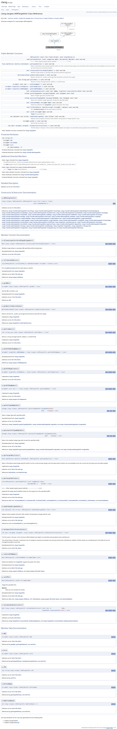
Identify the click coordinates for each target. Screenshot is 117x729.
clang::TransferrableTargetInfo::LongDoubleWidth (76, 218)
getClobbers (34, 79)
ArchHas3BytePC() (20, 500)
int (8, 147)
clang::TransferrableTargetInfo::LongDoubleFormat (46, 218)
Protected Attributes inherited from (17, 150)
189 (13, 708)
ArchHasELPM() (30, 500)
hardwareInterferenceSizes (38, 125)
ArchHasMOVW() (73, 500)
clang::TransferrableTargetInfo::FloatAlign (95, 213)
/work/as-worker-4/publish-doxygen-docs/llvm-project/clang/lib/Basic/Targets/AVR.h (35, 18)
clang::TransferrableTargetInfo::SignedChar (68, 224)
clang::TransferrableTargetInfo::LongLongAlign (16, 220)
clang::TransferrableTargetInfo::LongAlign (88, 216)
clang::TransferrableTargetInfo (32, 152)
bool (28, 70)
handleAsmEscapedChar (37, 116)
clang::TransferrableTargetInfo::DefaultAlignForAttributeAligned (80, 211)
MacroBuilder (64, 59)
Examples (46, 6)
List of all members (112, 12)
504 (13, 596)
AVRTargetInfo (15, 9)
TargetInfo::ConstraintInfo (68, 91)
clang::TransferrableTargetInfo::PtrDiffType (41, 222)
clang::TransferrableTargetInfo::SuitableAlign (39, 226)
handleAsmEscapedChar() (29, 661)
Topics (19, 6)
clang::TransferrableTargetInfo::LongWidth (71, 220)
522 (13, 520)
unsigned (46, 93)
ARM (7, 164)
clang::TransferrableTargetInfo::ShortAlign (89, 222)
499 (13, 274)
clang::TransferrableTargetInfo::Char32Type (47, 211)
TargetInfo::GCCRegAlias (20, 86)
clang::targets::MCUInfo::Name (35, 571)
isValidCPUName (35, 102)
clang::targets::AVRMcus (16, 277)
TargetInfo (48, 105)
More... (53, 162)
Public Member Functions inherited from (19, 130)
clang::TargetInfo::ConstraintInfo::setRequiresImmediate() (61, 621)
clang (2, 9)
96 (12, 618)
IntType (27, 93)
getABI (32, 121)
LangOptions (50, 59)
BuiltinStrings (23, 472)
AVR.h (18, 187)
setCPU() (33, 644)
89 (12, 359)
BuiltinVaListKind (23, 75)
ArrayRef (15, 84)
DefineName (13, 142)
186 (13, 641)
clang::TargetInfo (31, 130)
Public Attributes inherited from (20, 174)
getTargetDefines (35, 59)
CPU (11, 138)
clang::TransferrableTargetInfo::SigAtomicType (41, 224)
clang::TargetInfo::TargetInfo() (62, 226)
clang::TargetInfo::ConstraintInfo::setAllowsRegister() (24, 621)
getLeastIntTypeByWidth (37, 98)
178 (13, 297)
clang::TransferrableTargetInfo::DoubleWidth (69, 213)
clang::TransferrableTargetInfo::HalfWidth (64, 214)
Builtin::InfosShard (21, 64)
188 (13, 658)
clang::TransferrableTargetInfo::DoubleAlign (15, 213)
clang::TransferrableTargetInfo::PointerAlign (98, 220)
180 (13, 548)
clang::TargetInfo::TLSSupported (81, 226)
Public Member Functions (91, 12)
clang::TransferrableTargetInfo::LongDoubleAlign (16, 218)
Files (40, 6)
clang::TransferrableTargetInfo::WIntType (71, 228)
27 (12, 208)
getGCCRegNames (35, 84)
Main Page (4, 6)
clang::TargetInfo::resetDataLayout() (65, 222)
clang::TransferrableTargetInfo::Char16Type (21, 211)
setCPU (32, 112)
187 (13, 692)
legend (58, 49)
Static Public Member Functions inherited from (20, 172)
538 (13, 497)
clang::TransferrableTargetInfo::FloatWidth (14, 214)
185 (13, 675)
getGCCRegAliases (35, 86)
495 (13, 469)
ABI (11, 140)
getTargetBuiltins (36, 64)
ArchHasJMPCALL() (52, 500)
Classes (34, 6)
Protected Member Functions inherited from (20, 177)
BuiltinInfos (12, 472)
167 (13, 446)
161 (13, 421)
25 (11, 187)
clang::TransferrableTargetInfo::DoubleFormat (42, 213)
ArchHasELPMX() (41, 500)
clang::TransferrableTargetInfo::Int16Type (90, 214)
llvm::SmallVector (8, 64)
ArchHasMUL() (83, 500)
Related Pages (12, 6)
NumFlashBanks (14, 147)
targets (7, 9)
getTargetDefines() (21, 644)
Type (16, 169)
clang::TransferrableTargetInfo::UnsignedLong (42, 228)
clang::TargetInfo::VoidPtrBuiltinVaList (20, 323)
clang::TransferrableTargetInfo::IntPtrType (38, 216)
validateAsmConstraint (37, 91)
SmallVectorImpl (48, 107)
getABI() (13, 644)
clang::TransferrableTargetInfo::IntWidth (63, 216)
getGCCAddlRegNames (36, 89)
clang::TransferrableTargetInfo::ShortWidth (14, 224)
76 (12, 396)
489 (13, 568)
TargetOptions (68, 57)
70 (12, 320)
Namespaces (25, 6)
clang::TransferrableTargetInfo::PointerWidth (15, 222)
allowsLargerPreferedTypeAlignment (41, 70)
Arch (11, 145)
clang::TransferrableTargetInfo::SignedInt (94, 224)
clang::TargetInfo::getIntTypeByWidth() (20, 424)
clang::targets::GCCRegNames (17, 399)
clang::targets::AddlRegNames (18, 363)
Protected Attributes (102, 12)
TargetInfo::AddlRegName (20, 89)
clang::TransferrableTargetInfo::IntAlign (13, 216)
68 (12, 254)
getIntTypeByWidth (36, 93)
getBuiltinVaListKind (37, 75)
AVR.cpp (20, 274)
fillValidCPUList (35, 107)
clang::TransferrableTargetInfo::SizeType (14, 226)
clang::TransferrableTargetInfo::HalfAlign (40, 214)
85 (12, 379)
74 (12, 343)
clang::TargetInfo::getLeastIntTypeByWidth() (22, 449)
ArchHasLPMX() (63, 500)
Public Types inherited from (15, 160)
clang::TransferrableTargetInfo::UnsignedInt (15, 228)
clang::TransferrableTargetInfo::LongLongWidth (44, 220)
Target (33, 114)
